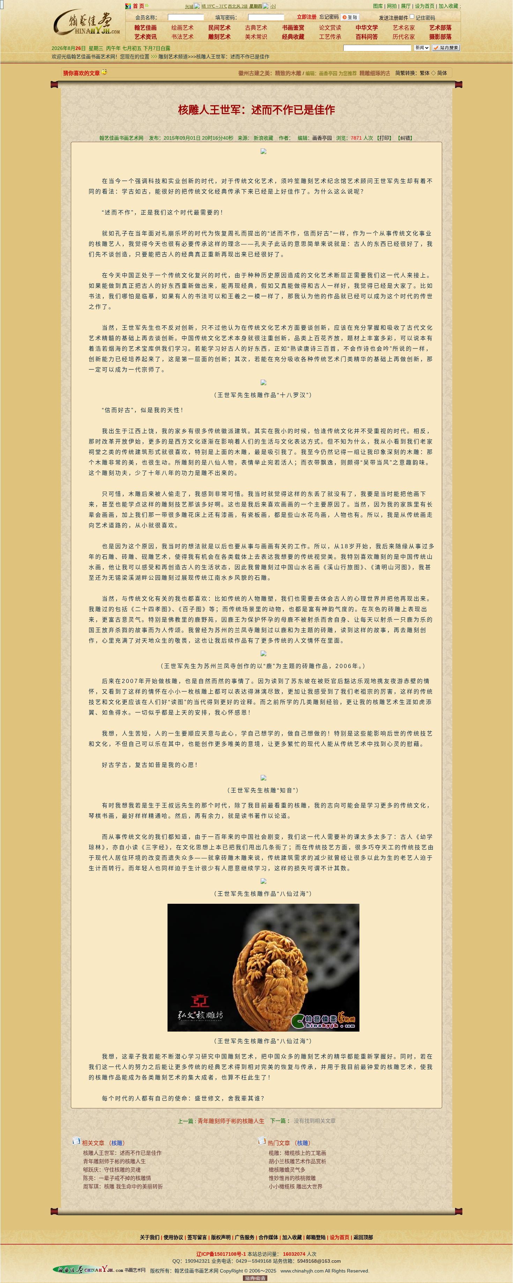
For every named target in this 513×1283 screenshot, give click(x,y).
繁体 (425, 73)
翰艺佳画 (145, 28)
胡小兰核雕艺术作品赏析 (297, 1161)
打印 (384, 138)
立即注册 (307, 17)
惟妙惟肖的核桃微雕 (292, 1178)
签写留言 (197, 1237)
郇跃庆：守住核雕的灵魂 (112, 1170)
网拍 (392, 6)
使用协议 (173, 1237)
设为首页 (424, 6)
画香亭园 (322, 138)
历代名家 (404, 37)
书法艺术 (182, 37)
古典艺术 (256, 28)
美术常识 (256, 37)
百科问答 (367, 37)
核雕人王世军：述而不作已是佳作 (122, 1153)
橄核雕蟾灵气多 (287, 1170)
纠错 (405, 138)
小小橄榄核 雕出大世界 (295, 1186)
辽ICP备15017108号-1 (221, 1254)
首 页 (138, 6)
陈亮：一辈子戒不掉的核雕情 (117, 1178)
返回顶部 (363, 1237)
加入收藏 (448, 6)
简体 (442, 73)
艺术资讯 (145, 37)
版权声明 (221, 1237)
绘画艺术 (182, 28)
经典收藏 (293, 37)
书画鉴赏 (293, 28)
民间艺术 (219, 28)
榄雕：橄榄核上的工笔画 (297, 1153)
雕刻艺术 (219, 37)
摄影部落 (440, 37)
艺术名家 (404, 28)
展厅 (406, 6)
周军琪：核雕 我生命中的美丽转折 (123, 1186)
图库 (378, 6)
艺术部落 (440, 28)
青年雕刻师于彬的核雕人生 (231, 1121)
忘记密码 (329, 17)
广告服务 (244, 1237)
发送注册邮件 (393, 18)
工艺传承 (330, 37)
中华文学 (367, 28)
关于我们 (149, 1237)
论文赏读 (330, 28)
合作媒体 (268, 1237)
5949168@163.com (319, 1261)
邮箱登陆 (316, 1237)
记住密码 (425, 18)
